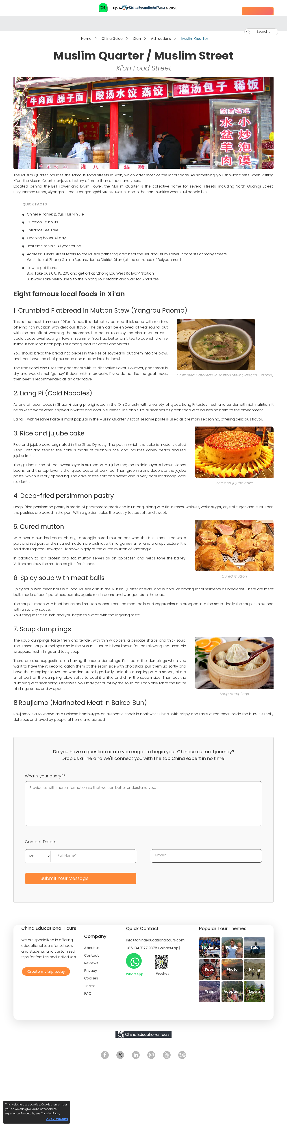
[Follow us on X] (120, 1055)
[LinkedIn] (136, 1055)
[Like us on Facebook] (105, 1055)
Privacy (90, 970)
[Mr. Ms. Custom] (38, 855)
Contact (91, 955)
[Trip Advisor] (182, 1055)
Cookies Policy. (51, 1113)
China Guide (112, 38)
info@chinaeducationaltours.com (155, 940)
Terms (90, 985)
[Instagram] (151, 1055)
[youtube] (167, 1055)
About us (92, 947)
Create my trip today (45, 971)
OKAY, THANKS (57, 1119)
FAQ (87, 993)
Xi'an (137, 38)
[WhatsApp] (134, 961)
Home (86, 38)
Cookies (91, 978)
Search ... (261, 31)
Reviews (91, 963)
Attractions (161, 38)
